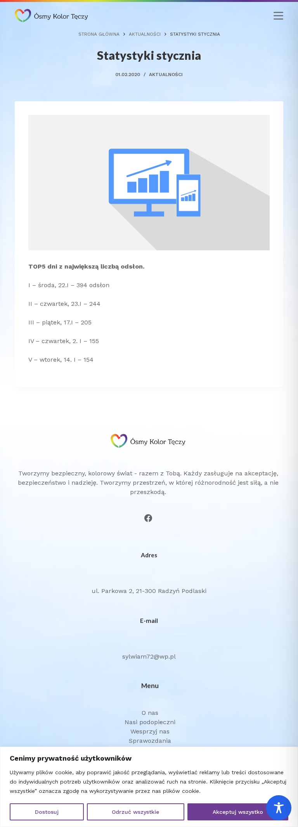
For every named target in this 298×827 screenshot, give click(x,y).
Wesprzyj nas (150, 731)
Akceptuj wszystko (238, 812)
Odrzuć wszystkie (135, 812)
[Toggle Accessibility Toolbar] (278, 807)
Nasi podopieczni (150, 722)
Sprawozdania (150, 740)
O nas (150, 712)
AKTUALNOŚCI (166, 74)
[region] (149, 787)
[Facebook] (148, 518)
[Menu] (278, 16)
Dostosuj (47, 812)
